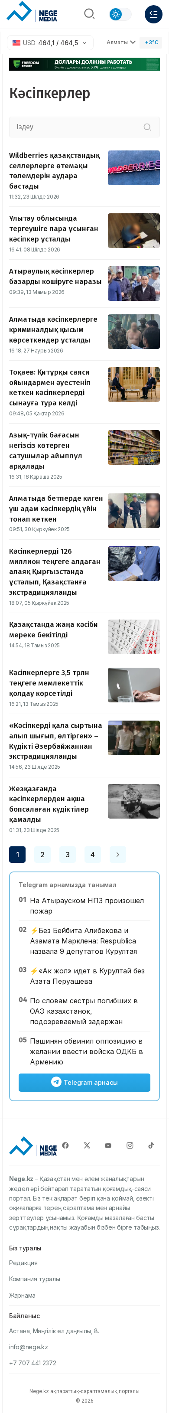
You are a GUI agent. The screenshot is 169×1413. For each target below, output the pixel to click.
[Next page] (118, 854)
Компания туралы (34, 1278)
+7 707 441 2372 (32, 1363)
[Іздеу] (147, 127)
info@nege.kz (28, 1347)
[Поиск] (89, 14)
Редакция (23, 1262)
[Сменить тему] (120, 14)
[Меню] (153, 14)
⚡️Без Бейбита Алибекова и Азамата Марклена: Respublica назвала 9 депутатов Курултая (83, 941)
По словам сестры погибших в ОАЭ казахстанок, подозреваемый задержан (84, 1011)
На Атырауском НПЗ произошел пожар (87, 905)
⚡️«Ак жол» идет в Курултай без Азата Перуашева (87, 976)
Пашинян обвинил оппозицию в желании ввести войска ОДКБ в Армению (86, 1051)
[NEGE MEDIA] (31, 12)
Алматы (117, 42)
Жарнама (22, 1295)
